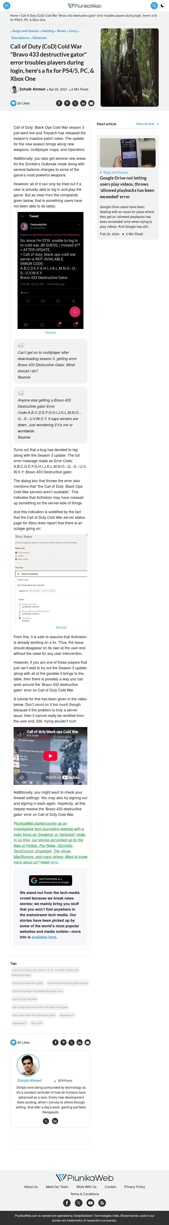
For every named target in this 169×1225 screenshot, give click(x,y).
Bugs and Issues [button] (25, 30)
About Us (31, 1187)
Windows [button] (39, 37)
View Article (145, 124)
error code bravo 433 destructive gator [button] (34, 1015)
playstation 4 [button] (67, 1015)
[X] (78, 1202)
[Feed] (102, 1202)
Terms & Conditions (84, 1194)
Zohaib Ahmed (32, 89)
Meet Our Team (57, 1187)
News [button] (61, 30)
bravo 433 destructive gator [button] (28, 983)
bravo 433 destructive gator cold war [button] (68, 983)
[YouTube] (90, 1202)
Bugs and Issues (115, 172)
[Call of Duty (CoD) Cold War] (130, 67)
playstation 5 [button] (20, 1023)
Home (14, 15)
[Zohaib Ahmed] (50, 1065)
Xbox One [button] (36, 1023)
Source (50, 332)
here (54, 862)
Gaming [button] (48, 30)
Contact (110, 1187)
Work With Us (86, 1187)
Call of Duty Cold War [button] (25, 999)
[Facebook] (67, 1202)
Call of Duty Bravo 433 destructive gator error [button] (38, 991)
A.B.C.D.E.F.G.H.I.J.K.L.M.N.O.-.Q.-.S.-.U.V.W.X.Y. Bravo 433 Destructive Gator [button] (45, 972)
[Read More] (128, 152)
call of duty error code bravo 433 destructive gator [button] (40, 1007)
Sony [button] (73, 30)
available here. (44, 937)
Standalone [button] (20, 37)
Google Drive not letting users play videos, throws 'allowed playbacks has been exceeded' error (127, 187)
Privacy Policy (134, 1187)
